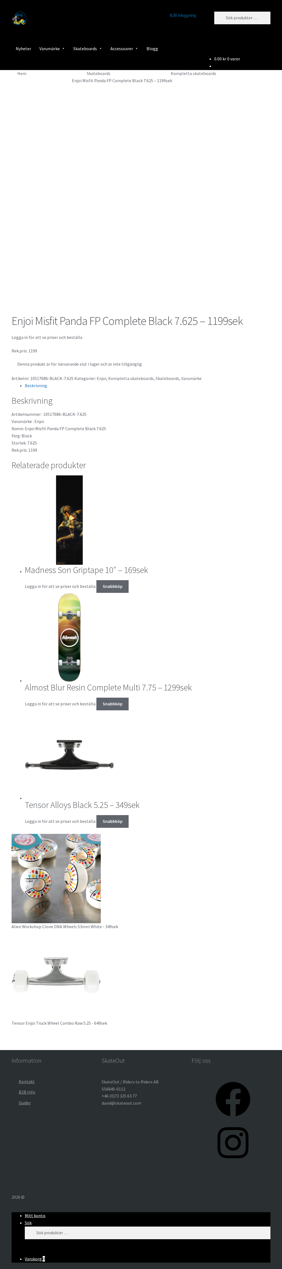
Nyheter (23, 48)
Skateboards (85, 48)
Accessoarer (121, 48)
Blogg (152, 48)
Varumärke (49, 48)
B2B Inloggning (183, 15)
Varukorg (35, 1259)
